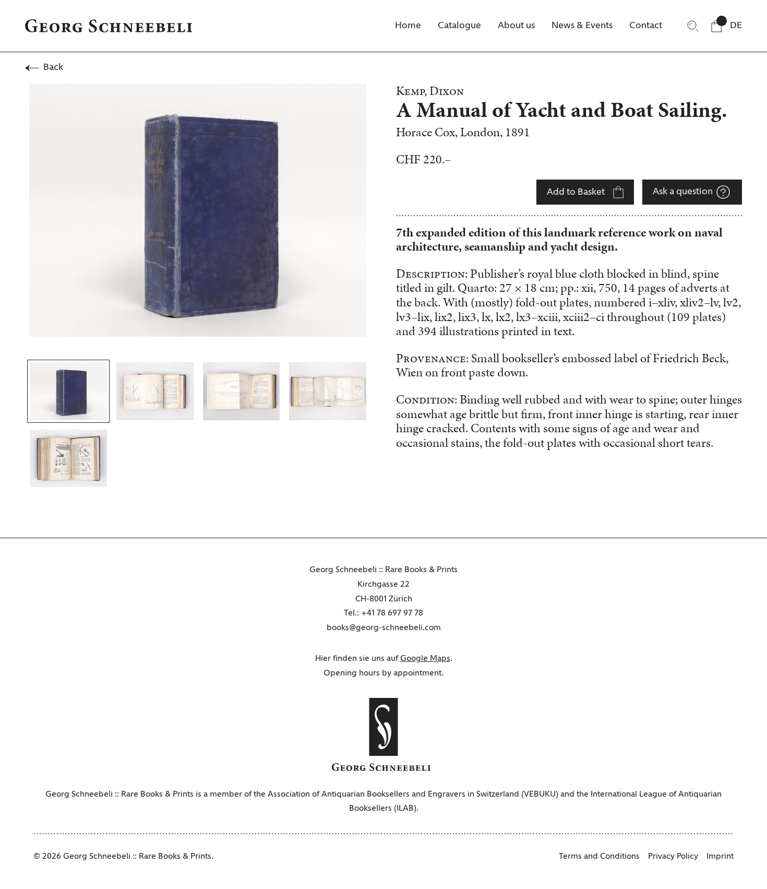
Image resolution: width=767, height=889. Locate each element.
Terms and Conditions (599, 856)
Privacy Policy (673, 856)
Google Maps (425, 659)
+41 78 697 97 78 (392, 613)
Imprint (720, 856)
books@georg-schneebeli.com (384, 628)
